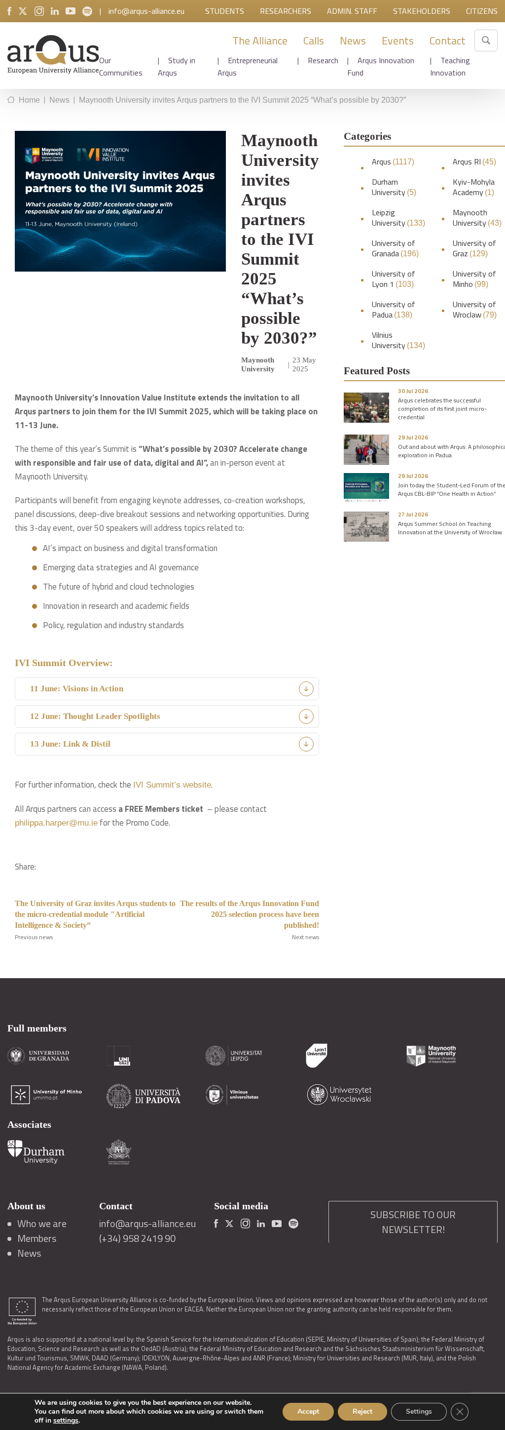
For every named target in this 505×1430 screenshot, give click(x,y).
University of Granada (395, 248)
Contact (448, 40)
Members (36, 1238)
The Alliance (260, 40)
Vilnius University (398, 340)
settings (65, 1420)
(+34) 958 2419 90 (137, 1238)
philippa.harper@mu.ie (56, 823)
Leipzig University (398, 217)
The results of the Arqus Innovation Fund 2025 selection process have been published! (249, 914)
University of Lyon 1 (393, 279)
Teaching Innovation (450, 66)
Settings (419, 1411)
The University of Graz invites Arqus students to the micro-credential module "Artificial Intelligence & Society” (95, 914)
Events (398, 40)
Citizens (482, 11)
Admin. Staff (352, 11)
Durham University (394, 187)
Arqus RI (474, 162)
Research (323, 60)
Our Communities (121, 66)
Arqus (393, 162)
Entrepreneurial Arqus (247, 66)
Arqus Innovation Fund (380, 66)
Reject (362, 1411)
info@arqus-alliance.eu (146, 11)
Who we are (42, 1223)
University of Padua (393, 309)
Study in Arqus (176, 66)
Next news (305, 937)
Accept (308, 1411)
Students (224, 11)
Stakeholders (421, 11)
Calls (313, 40)
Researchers (285, 11)
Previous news (34, 937)
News (353, 40)
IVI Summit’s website (172, 785)
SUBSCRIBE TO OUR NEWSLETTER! (413, 1222)
